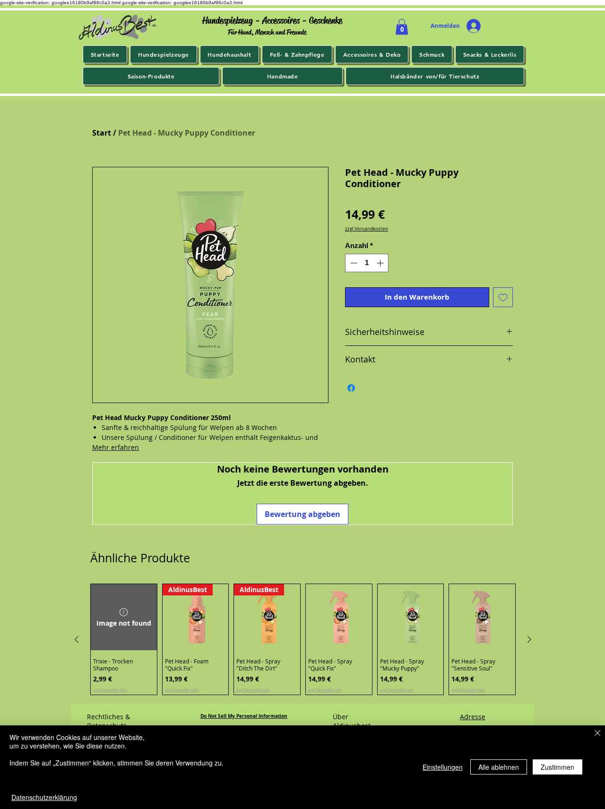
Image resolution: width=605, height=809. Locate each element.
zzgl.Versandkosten (366, 229)
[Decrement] (352, 263)
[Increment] (381, 263)
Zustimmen (557, 767)
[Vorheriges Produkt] (76, 639)
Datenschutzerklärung (44, 797)
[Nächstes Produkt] (529, 639)
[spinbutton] (367, 263)
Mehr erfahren (115, 447)
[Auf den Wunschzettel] (503, 297)
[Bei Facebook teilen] (351, 388)
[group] (303, 639)
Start (101, 133)
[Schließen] (597, 733)
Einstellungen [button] (443, 767)
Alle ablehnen (498, 767)
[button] (401, 26)
